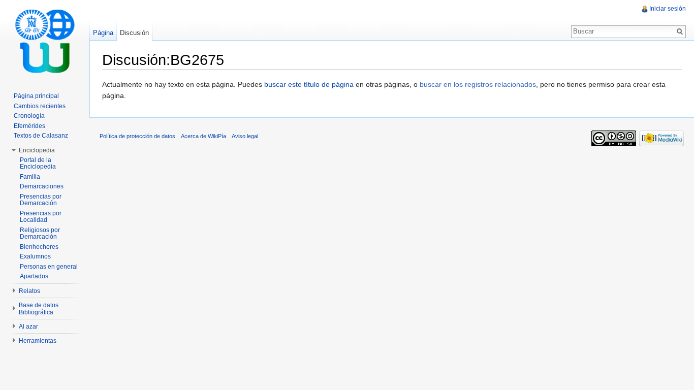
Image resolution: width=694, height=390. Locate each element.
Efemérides (29, 125)
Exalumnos (35, 256)
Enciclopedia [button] (37, 150)
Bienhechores (39, 246)
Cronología (29, 115)
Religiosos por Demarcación (40, 233)
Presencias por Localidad (40, 217)
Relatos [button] (29, 291)
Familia (30, 176)
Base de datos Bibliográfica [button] (38, 309)
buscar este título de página (309, 84)
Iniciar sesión (667, 8)
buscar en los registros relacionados (478, 84)
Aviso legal (245, 136)
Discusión (134, 33)
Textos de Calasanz (41, 135)
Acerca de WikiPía (203, 136)
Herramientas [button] (37, 340)
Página (103, 33)
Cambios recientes (40, 106)
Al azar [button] (28, 326)
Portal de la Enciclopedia (38, 163)
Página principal (36, 96)
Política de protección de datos (137, 136)
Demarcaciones (42, 186)
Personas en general (49, 266)
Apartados (34, 276)
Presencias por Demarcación (40, 200)
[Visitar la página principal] (44, 40)
